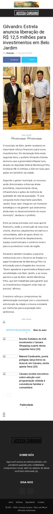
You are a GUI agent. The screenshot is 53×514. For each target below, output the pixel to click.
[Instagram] (30, 491)
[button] (5, 13)
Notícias (19, 502)
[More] (41, 60)
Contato (41, 502)
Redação (10, 53)
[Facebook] (22, 491)
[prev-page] (5, 395)
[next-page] (9, 395)
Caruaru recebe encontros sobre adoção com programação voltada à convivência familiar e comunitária (34, 380)
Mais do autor (40, 330)
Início (11, 502)
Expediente (30, 502)
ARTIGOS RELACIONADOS (18, 330)
